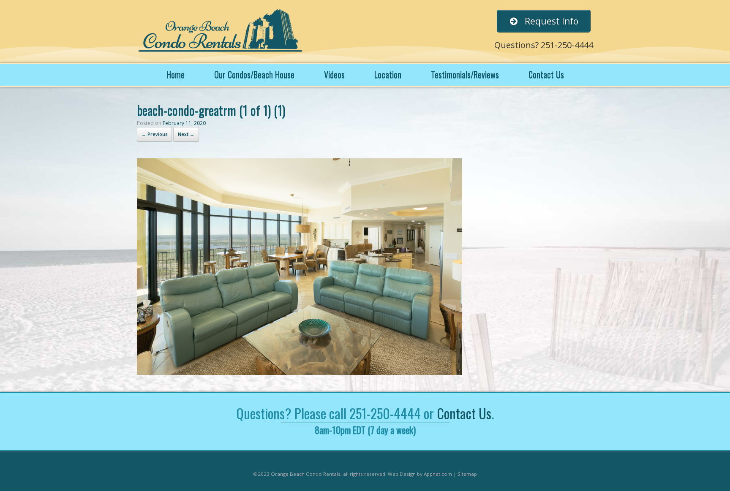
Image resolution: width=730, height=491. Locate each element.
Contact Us (546, 74)
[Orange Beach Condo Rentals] (221, 31)
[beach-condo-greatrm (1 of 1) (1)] (299, 373)
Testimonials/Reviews (465, 74)
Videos (334, 74)
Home (175, 74)
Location (387, 74)
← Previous (154, 134)
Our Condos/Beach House (254, 74)
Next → (186, 134)
